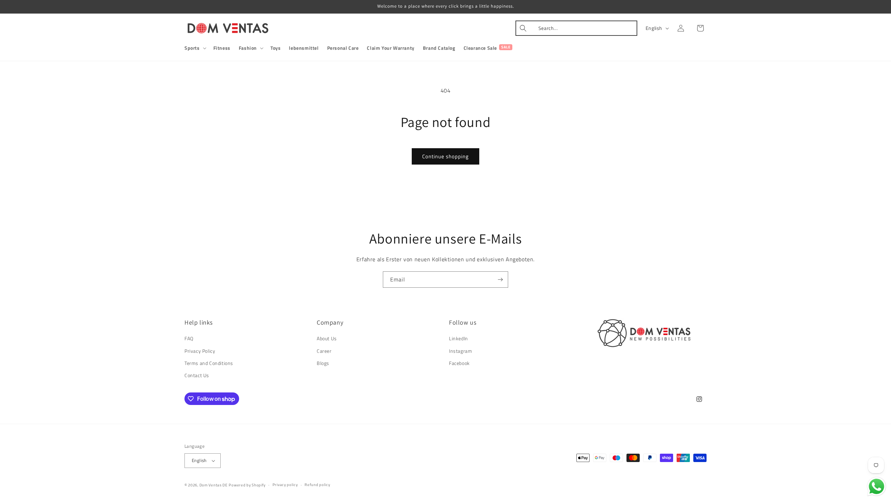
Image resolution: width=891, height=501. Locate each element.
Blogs (323, 363)
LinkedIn (458, 338)
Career (324, 351)
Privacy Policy (199, 351)
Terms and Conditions (208, 363)
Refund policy (317, 484)
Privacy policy (285, 484)
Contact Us (196, 375)
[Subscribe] (500, 279)
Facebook (459, 363)
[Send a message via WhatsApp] (877, 487)
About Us (327, 338)
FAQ (189, 338)
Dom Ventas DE (213, 485)
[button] (194, 48)
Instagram (460, 351)
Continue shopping (445, 156)
